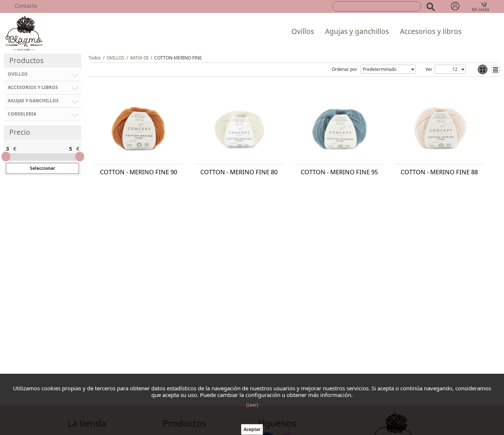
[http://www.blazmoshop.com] (24, 33)
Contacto (26, 5)
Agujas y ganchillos (357, 31)
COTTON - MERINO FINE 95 (339, 172)
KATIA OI (139, 58)
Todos (95, 58)
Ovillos (302, 31)
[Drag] (5, 156)
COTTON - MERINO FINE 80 (238, 172)
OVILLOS (115, 58)
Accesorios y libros (431, 31)
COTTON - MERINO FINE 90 (138, 172)
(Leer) (252, 405)
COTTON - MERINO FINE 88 (439, 172)
